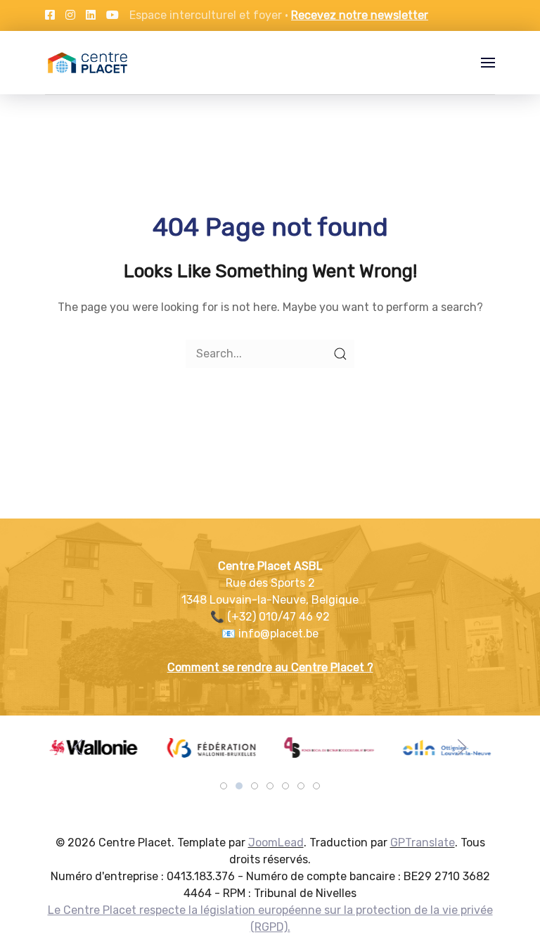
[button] (488, 62)
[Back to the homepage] (87, 62)
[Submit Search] (340, 354)
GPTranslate (422, 842)
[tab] (223, 785)
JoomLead (276, 842)
